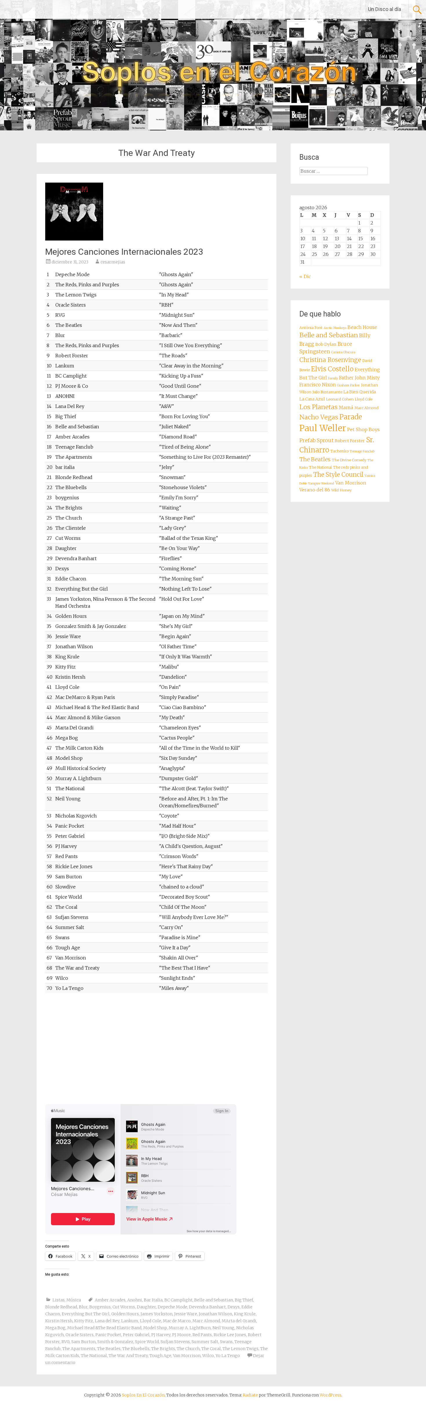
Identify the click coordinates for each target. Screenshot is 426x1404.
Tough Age (160, 1355)
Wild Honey (341, 490)
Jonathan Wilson (215, 1313)
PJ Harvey (160, 1334)
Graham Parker (348, 385)
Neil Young (223, 1327)
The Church (188, 1348)
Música (73, 1300)
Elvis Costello (332, 369)
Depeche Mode (172, 1307)
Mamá (346, 407)
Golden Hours (125, 1313)
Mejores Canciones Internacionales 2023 (124, 252)
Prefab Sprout (316, 440)
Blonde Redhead (61, 1307)
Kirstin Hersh (58, 1320)
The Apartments (78, 1348)
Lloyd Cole (150, 1320)
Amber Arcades (110, 1300)
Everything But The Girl (86, 1313)
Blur (83, 1307)
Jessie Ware (185, 1313)
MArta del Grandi (239, 1320)
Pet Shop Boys (363, 429)
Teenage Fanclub (362, 451)
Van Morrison (187, 1355)
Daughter (146, 1307)
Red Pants (202, 1334)
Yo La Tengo (228, 1355)
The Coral (211, 1348)
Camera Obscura (343, 352)
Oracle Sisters (79, 1334)
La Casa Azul (312, 399)
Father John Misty (359, 377)
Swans (226, 1341)
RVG (65, 1341)
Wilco (208, 1355)
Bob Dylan (325, 344)
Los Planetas (318, 407)
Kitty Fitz (83, 1320)
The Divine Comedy (349, 460)
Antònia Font (311, 327)
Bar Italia (153, 1300)
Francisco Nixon (317, 384)
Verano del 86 (314, 490)
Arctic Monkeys (335, 328)
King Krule (245, 1313)
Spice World (147, 1341)
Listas (58, 1300)
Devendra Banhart (207, 1307)
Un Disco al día (384, 9)
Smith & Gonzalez (115, 1341)
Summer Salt (205, 1341)
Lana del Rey (107, 1320)
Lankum (129, 1320)
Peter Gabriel (136, 1334)
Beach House (362, 327)
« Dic (305, 276)
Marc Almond (206, 1320)
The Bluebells (136, 1348)
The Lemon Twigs (240, 1348)
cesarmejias (113, 262)
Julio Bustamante (327, 392)
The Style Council (338, 474)
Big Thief (244, 1300)
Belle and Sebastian (213, 1300)
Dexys (233, 1307)
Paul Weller (322, 428)
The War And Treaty (128, 1355)
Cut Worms (123, 1307)
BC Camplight (178, 1300)
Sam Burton (83, 1341)
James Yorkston (156, 1313)
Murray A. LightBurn (190, 1327)
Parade (350, 417)
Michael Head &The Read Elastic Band (104, 1327)
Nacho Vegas (318, 417)
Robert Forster (350, 440)
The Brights (163, 1348)
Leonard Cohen (340, 399)
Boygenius (100, 1307)
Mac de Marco (177, 1320)
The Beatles (109, 1348)
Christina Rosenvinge (330, 360)
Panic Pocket (108, 1334)
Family (333, 378)
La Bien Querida (359, 391)
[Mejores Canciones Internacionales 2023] (74, 239)
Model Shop (155, 1327)
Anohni (134, 1300)
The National (94, 1355)
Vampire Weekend (321, 483)
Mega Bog (55, 1327)
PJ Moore (181, 1334)
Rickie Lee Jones (230, 1334)
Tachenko (339, 451)
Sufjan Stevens (175, 1341)
